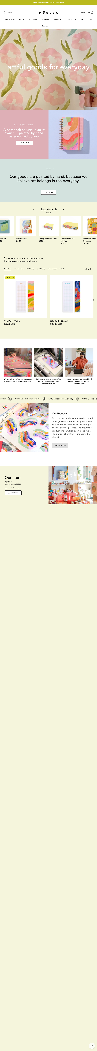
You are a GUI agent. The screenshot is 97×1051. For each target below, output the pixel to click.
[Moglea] (48, 12)
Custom (45, 26)
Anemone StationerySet (57, 74)
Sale (91, 19)
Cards (21, 19)
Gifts (82, 19)
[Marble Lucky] (26, 226)
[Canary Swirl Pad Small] (49, 226)
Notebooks (33, 19)
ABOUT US (48, 192)
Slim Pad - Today (12, 321)
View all (48, 212)
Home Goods (71, 19)
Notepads (45, 19)
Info (54, 26)
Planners (57, 19)
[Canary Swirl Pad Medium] (71, 226)
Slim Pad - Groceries (60, 321)
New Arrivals (10, 19)
